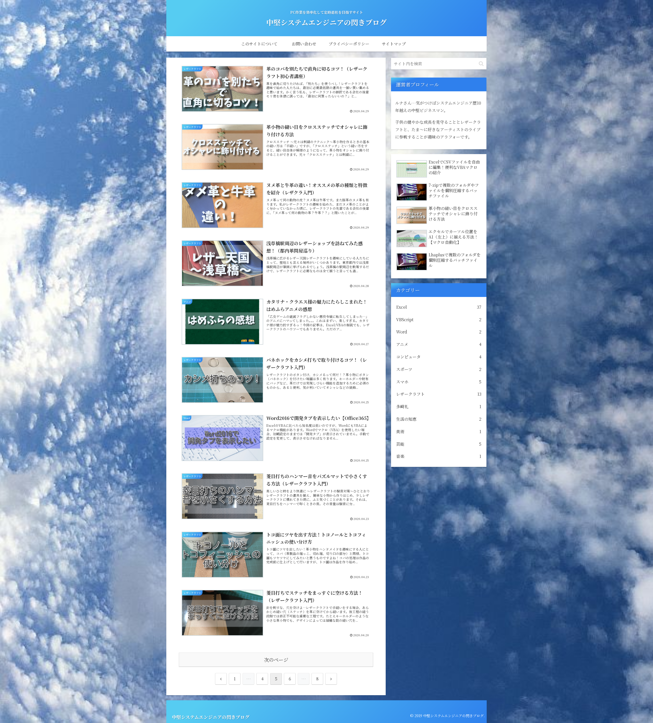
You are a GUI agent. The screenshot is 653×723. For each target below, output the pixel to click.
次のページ (276, 659)
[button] (481, 64)
